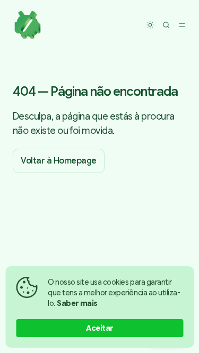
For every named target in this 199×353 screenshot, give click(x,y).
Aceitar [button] (99, 328)
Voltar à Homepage (59, 161)
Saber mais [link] (77, 303)
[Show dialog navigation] (182, 24)
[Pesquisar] (166, 24)
